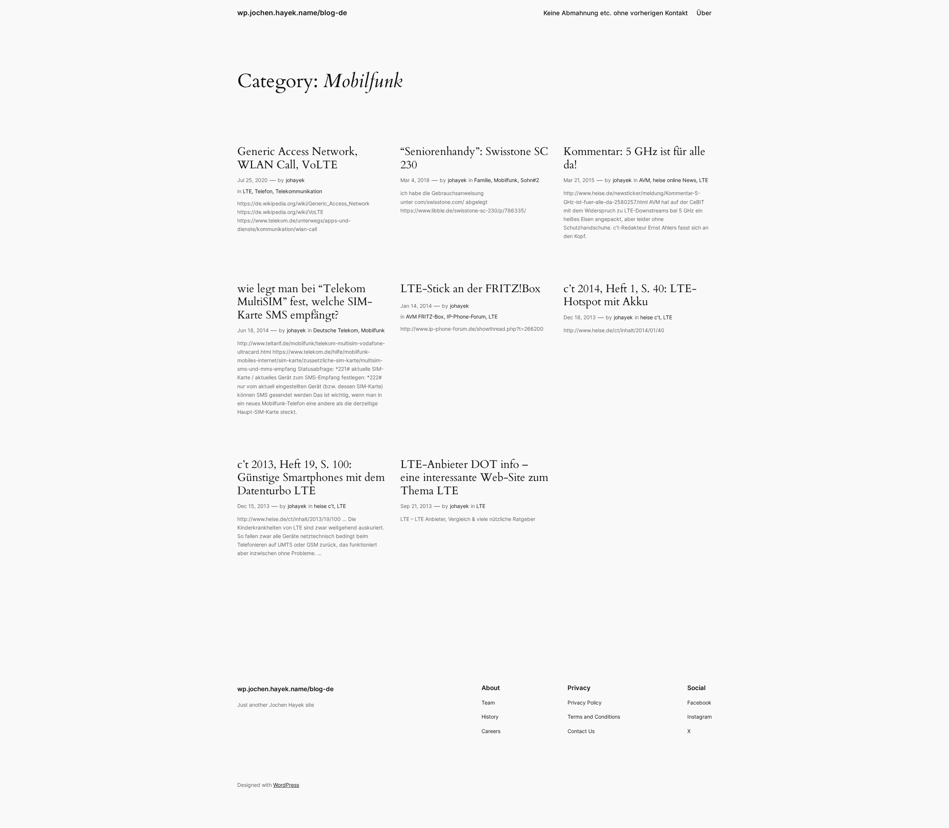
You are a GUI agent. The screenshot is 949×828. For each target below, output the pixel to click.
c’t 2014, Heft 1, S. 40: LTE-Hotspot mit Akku (630, 296)
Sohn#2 (529, 180)
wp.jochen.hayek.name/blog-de (292, 12)
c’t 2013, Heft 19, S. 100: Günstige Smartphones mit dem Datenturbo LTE (311, 478)
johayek (295, 180)
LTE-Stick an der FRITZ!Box (470, 289)
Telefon (263, 191)
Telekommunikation (298, 191)
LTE (247, 191)
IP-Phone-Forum (466, 316)
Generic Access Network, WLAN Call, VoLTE (297, 158)
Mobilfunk (506, 180)
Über (704, 13)
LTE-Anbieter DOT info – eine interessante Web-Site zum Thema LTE (474, 478)
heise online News (674, 180)
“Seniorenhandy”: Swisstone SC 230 (474, 158)
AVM (644, 180)
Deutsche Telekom (335, 330)
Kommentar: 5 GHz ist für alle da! (634, 158)
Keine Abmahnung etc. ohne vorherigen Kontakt (615, 13)
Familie (482, 180)
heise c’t (650, 317)
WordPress (286, 785)
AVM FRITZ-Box (425, 316)
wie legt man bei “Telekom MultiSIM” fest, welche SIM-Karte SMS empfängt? (304, 302)
